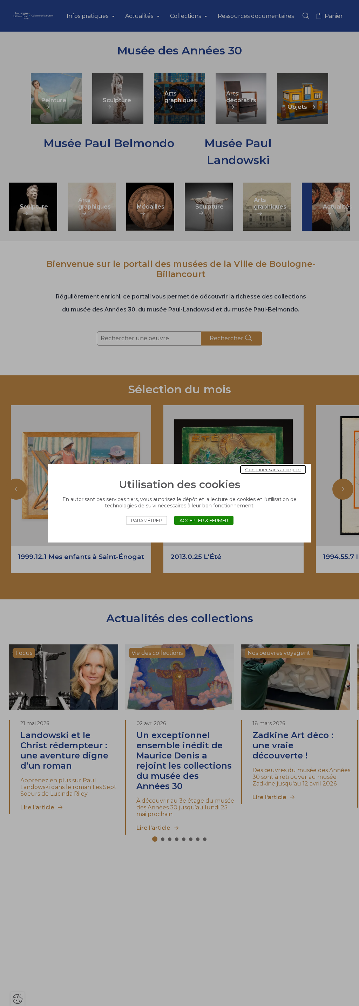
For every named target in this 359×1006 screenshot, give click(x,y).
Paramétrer (146, 520)
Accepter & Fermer (204, 520)
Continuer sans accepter (273, 469)
